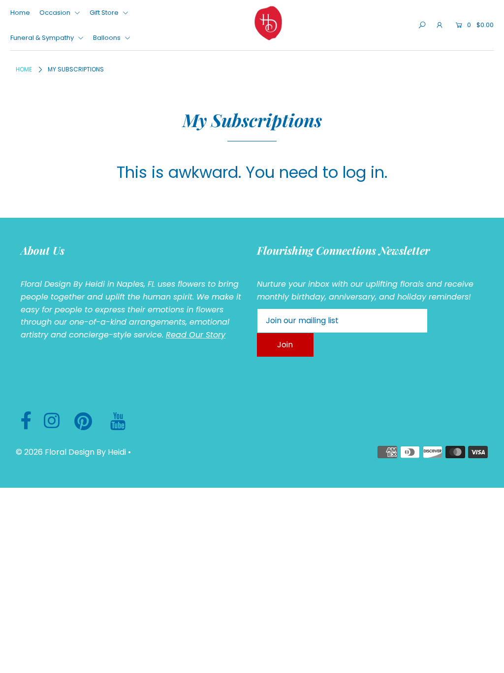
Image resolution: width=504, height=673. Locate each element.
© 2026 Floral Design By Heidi (71, 452)
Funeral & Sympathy (42, 37)
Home (20, 12)
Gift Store (105, 12)
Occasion (55, 12)
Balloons (107, 37)
